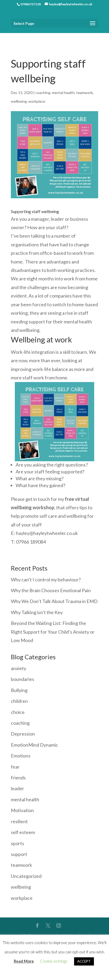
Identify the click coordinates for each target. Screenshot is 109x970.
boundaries (22, 679)
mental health (63, 92)
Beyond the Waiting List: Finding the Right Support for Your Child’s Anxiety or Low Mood (52, 631)
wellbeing (19, 101)
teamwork (84, 92)
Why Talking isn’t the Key (37, 612)
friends (18, 777)
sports (17, 843)
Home (16, 36)
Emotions (20, 756)
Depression (23, 734)
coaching (42, 92)
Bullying (19, 690)
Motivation (22, 810)
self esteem (23, 832)
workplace (36, 101)
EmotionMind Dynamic (34, 745)
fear (15, 767)
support (19, 854)
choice (18, 712)
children (19, 701)
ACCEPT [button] (84, 961)
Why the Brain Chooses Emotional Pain (51, 590)
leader (17, 788)
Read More (24, 961)
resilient (19, 821)
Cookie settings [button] (53, 961)
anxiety (18, 668)
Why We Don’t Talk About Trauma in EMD (54, 601)
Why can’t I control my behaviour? (46, 579)
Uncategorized (26, 876)
